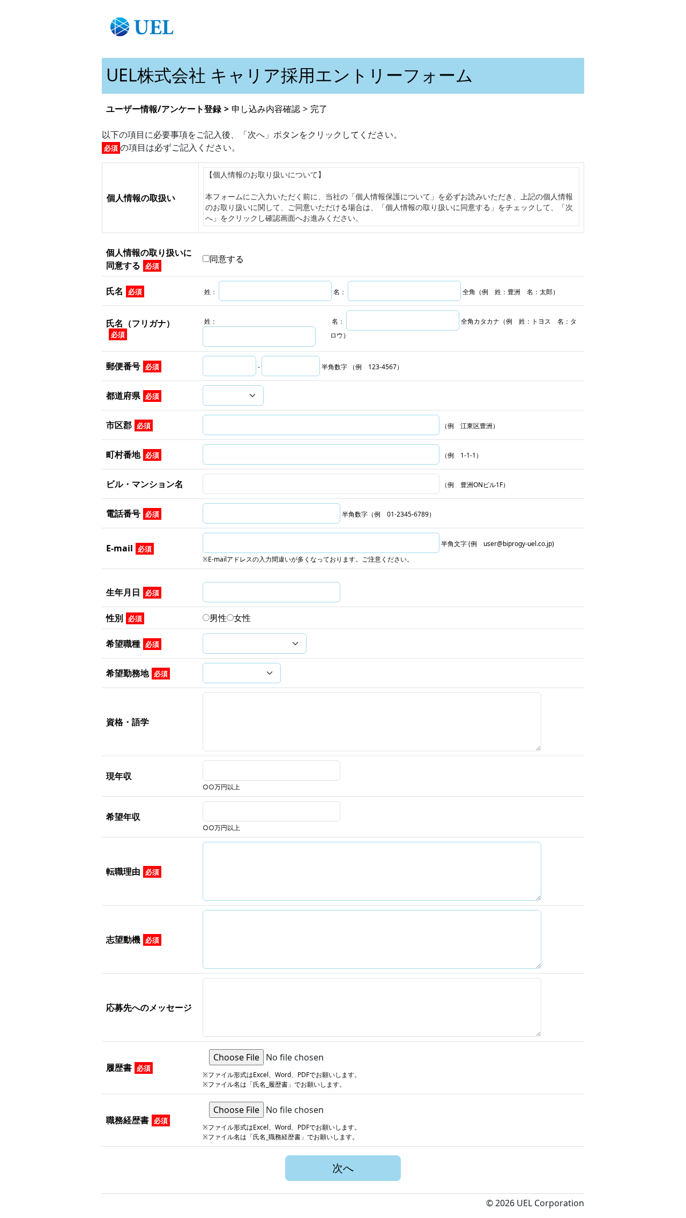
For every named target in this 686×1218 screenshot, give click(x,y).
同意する (227, 259)
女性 (242, 618)
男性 (218, 618)
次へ (343, 1168)
